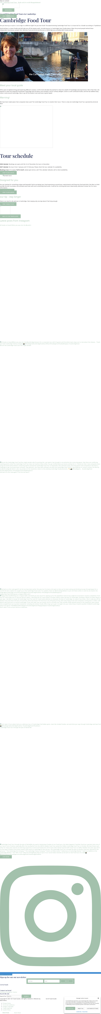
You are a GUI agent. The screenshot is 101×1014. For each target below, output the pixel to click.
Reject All (80, 1008)
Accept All (70, 1008)
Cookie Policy (79, 1011)
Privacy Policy (84, 1011)
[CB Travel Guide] (11, 7)
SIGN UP (67, 981)
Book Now (6, 1013)
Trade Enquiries (7, 1008)
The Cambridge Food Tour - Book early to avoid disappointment (20, 2)
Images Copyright (8, 1006)
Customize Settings (92, 1008)
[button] (98, 998)
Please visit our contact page (8, 987)
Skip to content (4, 1)
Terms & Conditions (8, 1005)
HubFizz (43, 999)
